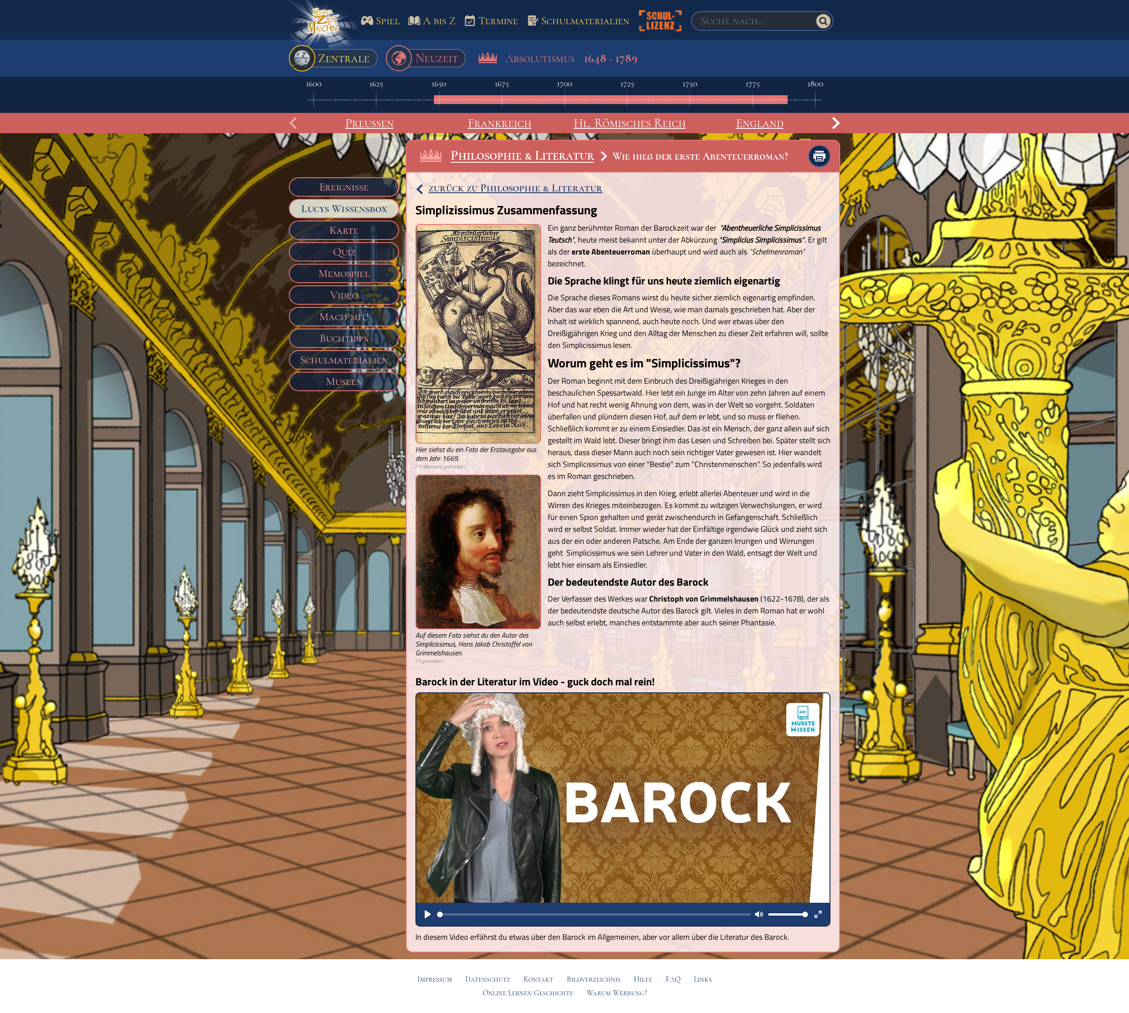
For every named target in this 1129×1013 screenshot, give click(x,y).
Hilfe (643, 979)
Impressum (434, 979)
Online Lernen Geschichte (527, 993)
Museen (344, 381)
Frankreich (499, 123)
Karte (344, 230)
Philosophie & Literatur (522, 155)
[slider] (594, 914)
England (760, 123)
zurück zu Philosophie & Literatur (515, 187)
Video (344, 295)
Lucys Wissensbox (344, 208)
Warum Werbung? (617, 993)
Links (703, 979)
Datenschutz (487, 979)
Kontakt (538, 979)
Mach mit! (344, 316)
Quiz (344, 251)
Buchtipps (344, 338)
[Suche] (823, 21)
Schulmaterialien (344, 359)
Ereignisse (344, 187)
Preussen (369, 123)
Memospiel (344, 273)
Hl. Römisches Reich (630, 123)
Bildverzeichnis (594, 979)
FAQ (672, 979)
